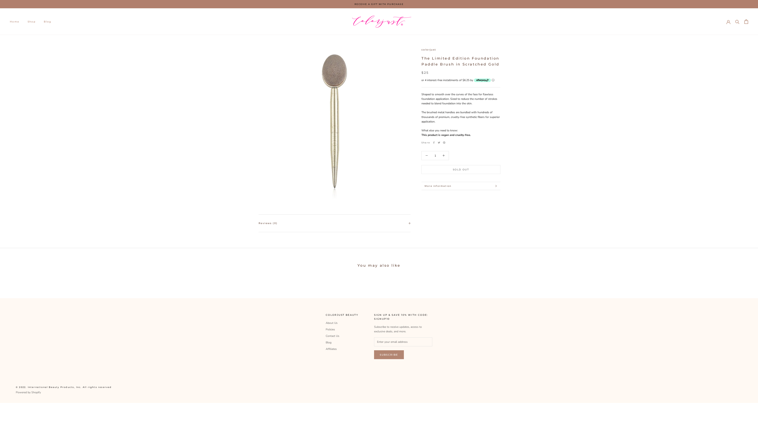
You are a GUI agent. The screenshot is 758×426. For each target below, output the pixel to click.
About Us (332, 323)
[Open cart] (746, 21)
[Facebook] (434, 142)
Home (14, 21)
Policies (330, 329)
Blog (47, 21)
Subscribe (389, 354)
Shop (32, 21)
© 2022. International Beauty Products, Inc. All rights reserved (64, 387)
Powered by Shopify (28, 392)
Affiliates (331, 349)
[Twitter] (439, 142)
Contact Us (332, 336)
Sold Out (461, 169)
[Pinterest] (444, 142)
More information (438, 186)
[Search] (737, 22)
